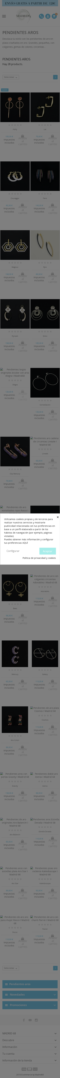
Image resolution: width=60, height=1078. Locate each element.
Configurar (13, 551)
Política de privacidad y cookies (39, 557)
